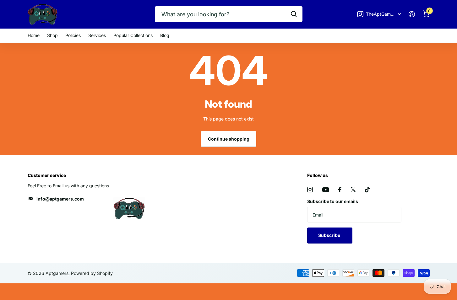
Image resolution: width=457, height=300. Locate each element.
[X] (353, 189)
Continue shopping (228, 139)
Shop (52, 35)
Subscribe (329, 235)
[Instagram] (310, 189)
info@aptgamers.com (60, 198)
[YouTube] (325, 189)
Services (97, 35)
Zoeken (293, 14)
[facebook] (339, 189)
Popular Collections (133, 35)
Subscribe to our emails (332, 201)
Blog (164, 35)
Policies (73, 35)
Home (34, 35)
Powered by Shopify (92, 273)
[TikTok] (367, 189)
